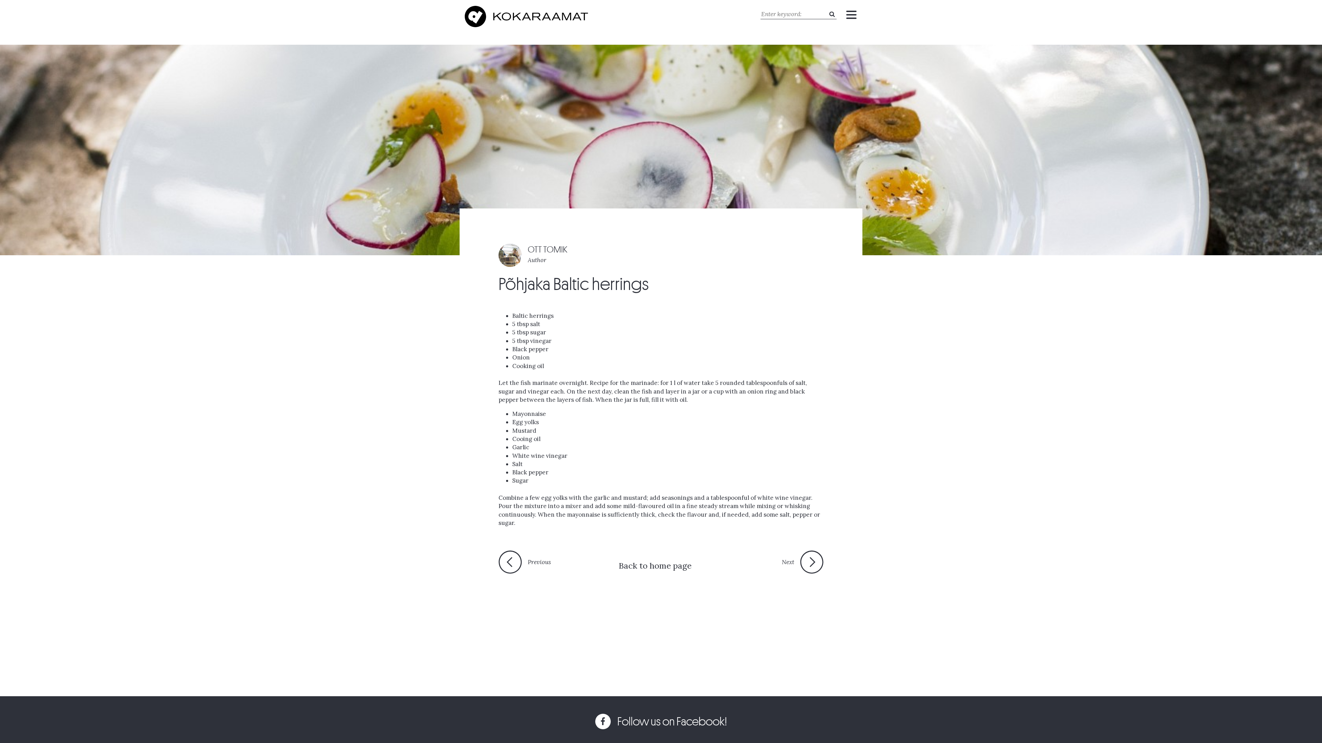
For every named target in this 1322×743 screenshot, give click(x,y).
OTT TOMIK (547, 249)
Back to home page (655, 565)
